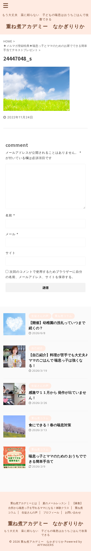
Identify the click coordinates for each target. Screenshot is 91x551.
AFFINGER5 (45, 545)
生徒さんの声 (30, 512)
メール (12, 234)
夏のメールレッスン (54, 503)
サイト (10, 253)
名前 (10, 215)
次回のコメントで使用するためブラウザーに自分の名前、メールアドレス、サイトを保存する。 (44, 274)
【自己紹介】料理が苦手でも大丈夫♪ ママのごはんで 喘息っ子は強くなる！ (58, 360)
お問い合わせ (73, 512)
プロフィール (51, 512)
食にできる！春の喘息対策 (50, 425)
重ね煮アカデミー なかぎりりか (45, 26)
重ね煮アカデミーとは (23, 503)
